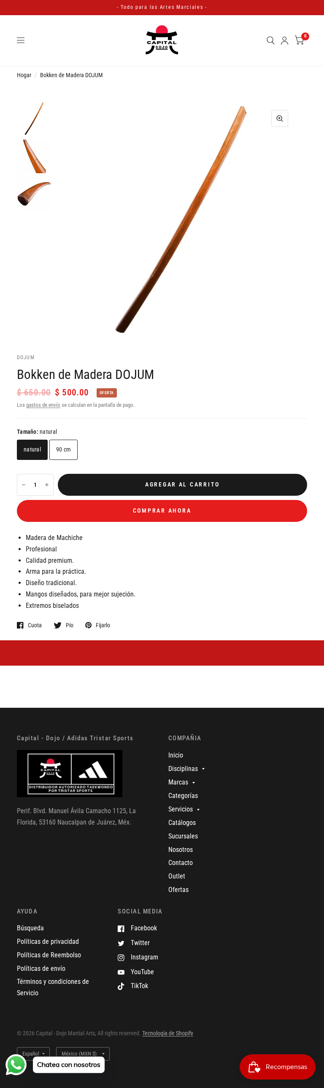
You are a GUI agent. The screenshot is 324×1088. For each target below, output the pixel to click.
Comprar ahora (162, 510)
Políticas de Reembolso (49, 955)
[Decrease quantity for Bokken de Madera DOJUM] (23, 484)
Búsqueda (30, 928)
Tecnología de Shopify (167, 1033)
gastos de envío (43, 405)
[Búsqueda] (271, 40)
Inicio (175, 755)
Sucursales (183, 836)
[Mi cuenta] (285, 40)
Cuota (35, 625)
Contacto (180, 863)
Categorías (183, 796)
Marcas (178, 782)
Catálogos (182, 823)
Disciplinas (183, 769)
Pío (69, 625)
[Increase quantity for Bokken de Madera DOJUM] (46, 484)
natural (32, 449)
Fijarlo (103, 625)
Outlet (176, 876)
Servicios (180, 809)
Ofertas (178, 890)
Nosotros (180, 850)
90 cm (63, 449)
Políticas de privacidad (48, 942)
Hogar (24, 75)
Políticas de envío (41, 968)
